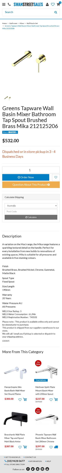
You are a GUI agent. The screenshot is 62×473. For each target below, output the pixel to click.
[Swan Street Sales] (28, 4)
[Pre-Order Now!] (56, 447)
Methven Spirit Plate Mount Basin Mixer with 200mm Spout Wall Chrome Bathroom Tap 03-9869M (46, 394)
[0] (58, 5)
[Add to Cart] (25, 399)
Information (35, 461)
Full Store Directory (15, 464)
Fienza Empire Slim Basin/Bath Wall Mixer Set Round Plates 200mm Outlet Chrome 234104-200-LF (15, 394)
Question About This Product (29, 184)
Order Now (27, 177)
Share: (5, 132)
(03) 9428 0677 (16, 461)
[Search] (56, 12)
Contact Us (30, 457)
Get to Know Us (12, 457)
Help (48, 461)
